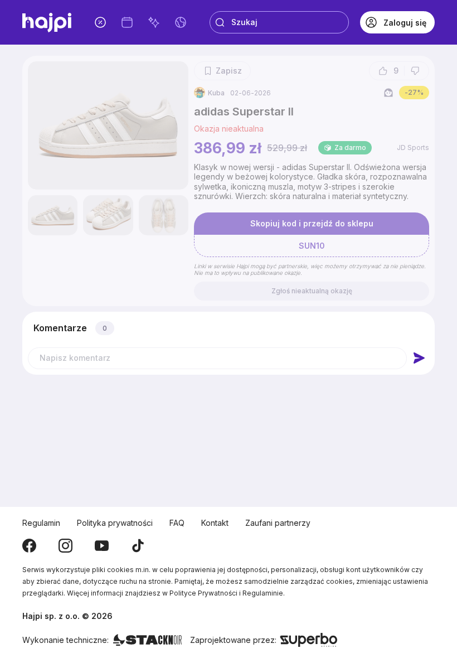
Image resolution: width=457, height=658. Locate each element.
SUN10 (312, 245)
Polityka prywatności (115, 523)
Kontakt (215, 523)
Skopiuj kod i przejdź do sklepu (311, 223)
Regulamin (41, 523)
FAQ (176, 523)
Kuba (216, 93)
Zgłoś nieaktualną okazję (311, 291)
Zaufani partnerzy (277, 523)
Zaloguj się (404, 22)
